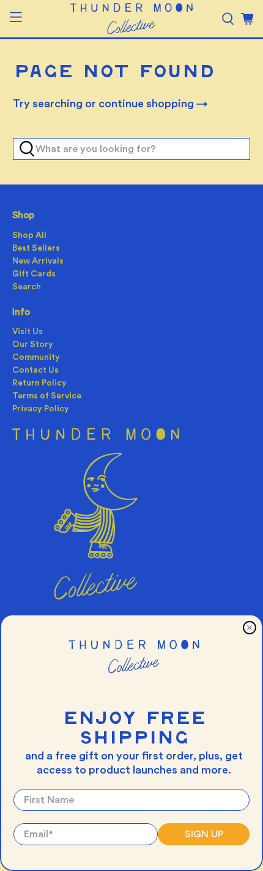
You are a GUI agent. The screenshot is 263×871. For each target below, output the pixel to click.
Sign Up (204, 834)
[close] (249, 628)
